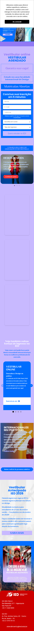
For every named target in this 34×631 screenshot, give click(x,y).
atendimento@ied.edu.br (17, 626)
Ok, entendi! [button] (17, 22)
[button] (17, 148)
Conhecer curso (11, 177)
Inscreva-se (11, 401)
